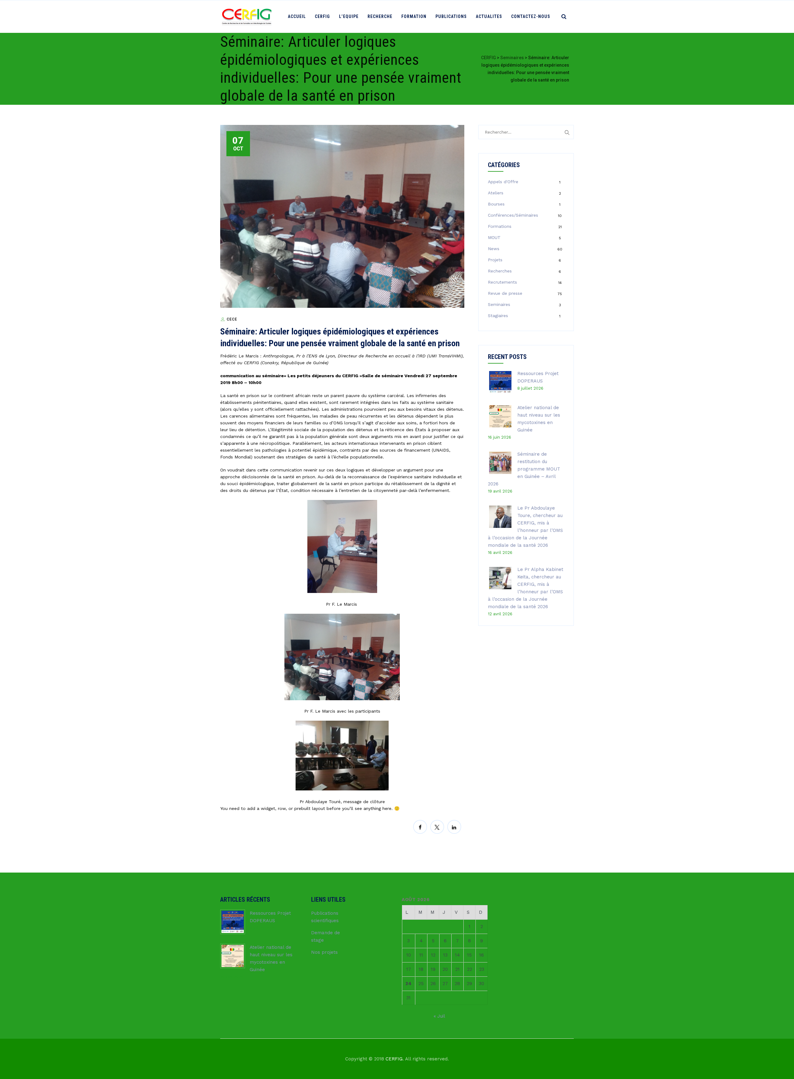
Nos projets (324, 952)
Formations (499, 226)
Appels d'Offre (503, 181)
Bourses (496, 203)
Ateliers (495, 192)
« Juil (439, 1016)
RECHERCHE (380, 16)
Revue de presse (505, 293)
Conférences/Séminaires (513, 215)
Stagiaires (498, 315)
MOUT (494, 237)
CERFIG (322, 16)
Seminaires (499, 304)
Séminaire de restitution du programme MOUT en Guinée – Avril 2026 (524, 469)
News (493, 248)
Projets (495, 259)
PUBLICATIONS (451, 16)
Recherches (500, 270)
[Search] (564, 16)
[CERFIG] (246, 16)
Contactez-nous (530, 16)
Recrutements (502, 282)
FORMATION (413, 16)
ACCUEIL (297, 16)
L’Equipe (349, 16)
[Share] (420, 827)
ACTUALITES (489, 16)
